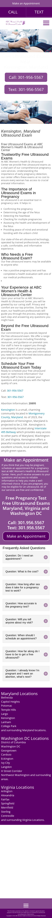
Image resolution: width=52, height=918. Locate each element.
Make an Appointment (26, 3)
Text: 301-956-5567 (26, 89)
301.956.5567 (31, 522)
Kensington (8, 409)
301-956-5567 (15, 390)
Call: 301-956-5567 (26, 77)
